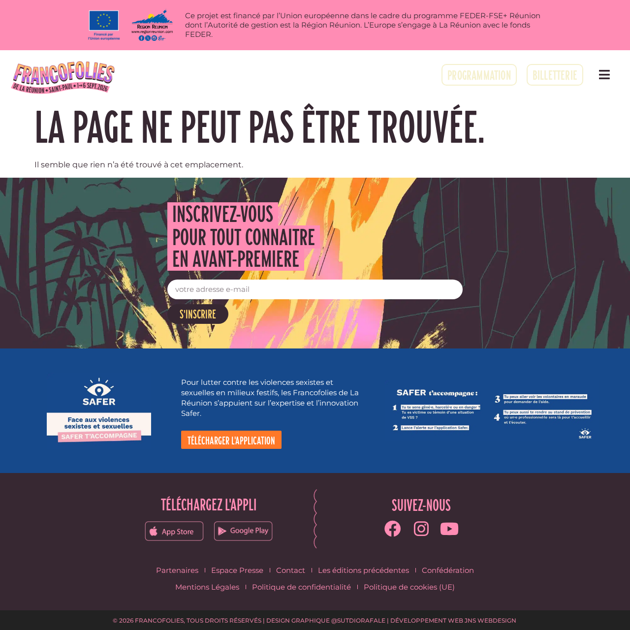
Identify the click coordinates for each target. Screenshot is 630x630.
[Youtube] (450, 528)
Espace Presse (237, 570)
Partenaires (177, 570)
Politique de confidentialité (301, 587)
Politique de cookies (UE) (409, 587)
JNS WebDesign (490, 620)
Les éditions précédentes (363, 570)
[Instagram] (421, 528)
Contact (290, 570)
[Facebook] (393, 528)
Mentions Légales (207, 587)
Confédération (448, 570)
